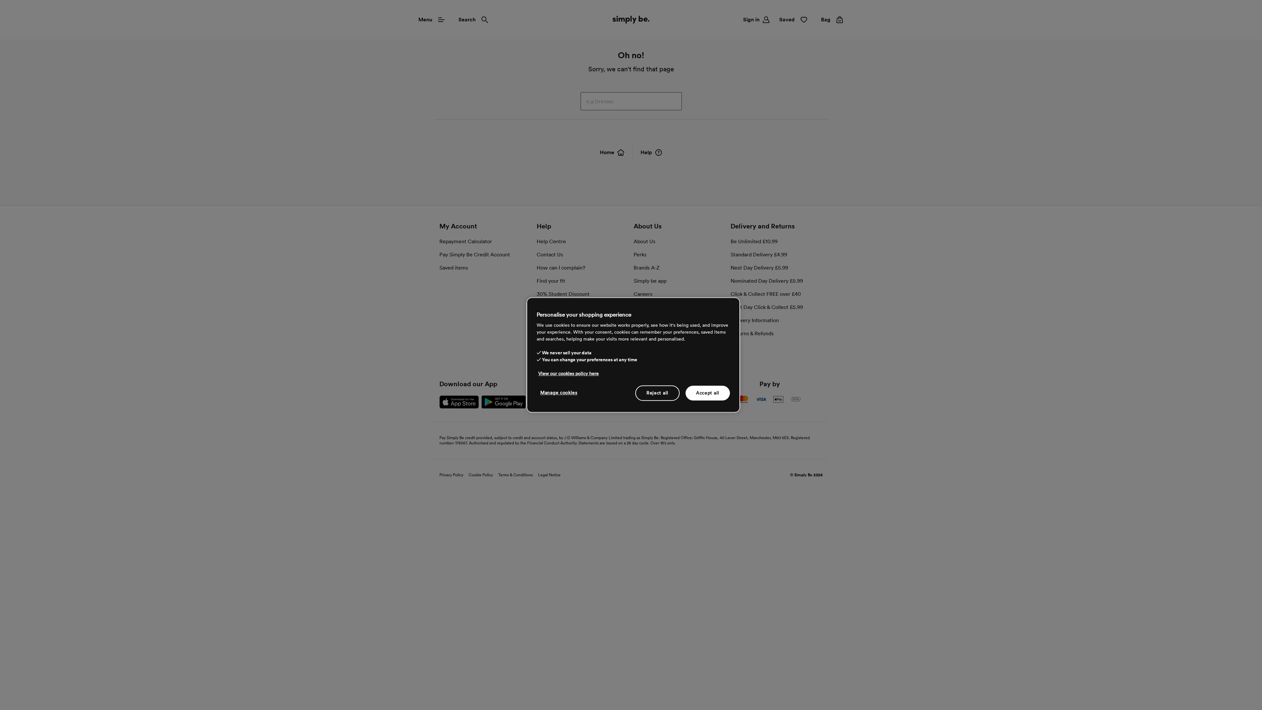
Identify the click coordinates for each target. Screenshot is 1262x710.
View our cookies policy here (568, 373)
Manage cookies (558, 392)
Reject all (657, 393)
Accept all (707, 393)
